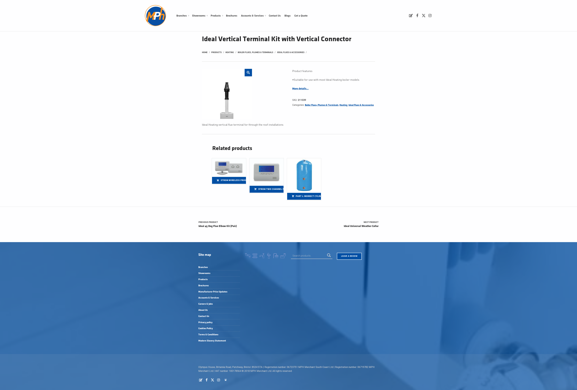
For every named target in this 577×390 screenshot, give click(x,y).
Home (205, 52)
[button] (248, 72)
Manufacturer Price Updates (212, 292)
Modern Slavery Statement (212, 341)
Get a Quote (301, 16)
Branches (181, 16)
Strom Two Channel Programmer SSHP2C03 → (271, 189)
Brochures (231, 16)
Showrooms (198, 16)
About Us (203, 310)
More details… (300, 88)
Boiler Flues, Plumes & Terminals (255, 52)
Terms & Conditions (208, 334)
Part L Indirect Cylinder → (308, 196)
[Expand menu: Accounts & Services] (265, 15)
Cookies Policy (205, 328)
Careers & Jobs (205, 304)
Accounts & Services (252, 16)
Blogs (287, 16)
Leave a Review (349, 256)
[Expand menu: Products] (222, 15)
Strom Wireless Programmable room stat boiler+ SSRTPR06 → (233, 180)
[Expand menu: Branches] (188, 15)
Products (216, 16)
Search (329, 255)
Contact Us (275, 16)
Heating (229, 52)
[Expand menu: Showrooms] (207, 15)
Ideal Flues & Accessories (290, 52)
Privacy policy (205, 322)
